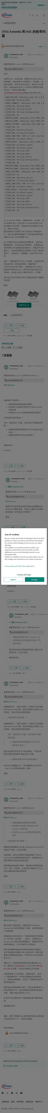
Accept (34, 579)
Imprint (31, 566)
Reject (13, 579)
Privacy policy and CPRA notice (15, 566)
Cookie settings (24, 574)
